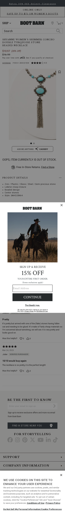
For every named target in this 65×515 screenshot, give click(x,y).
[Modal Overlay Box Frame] (32, 257)
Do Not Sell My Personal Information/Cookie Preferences (32, 509)
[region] (32, 493)
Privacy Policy (53, 503)
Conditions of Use (35, 503)
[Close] (61, 475)
